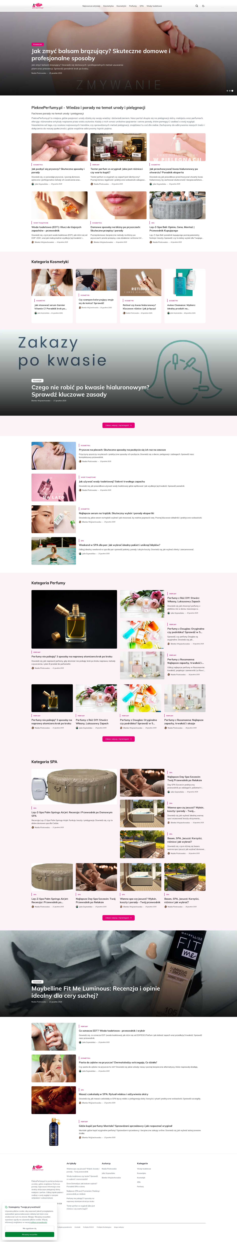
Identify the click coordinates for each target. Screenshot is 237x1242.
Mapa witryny (119, 1227)
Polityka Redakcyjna (104, 1227)
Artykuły (71, 1163)
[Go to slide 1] (227, 91)
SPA (142, 6)
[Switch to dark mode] (203, 6)
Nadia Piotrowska (38, 73)
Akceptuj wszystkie (29, 1234)
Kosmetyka (108, 6)
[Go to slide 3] (232, 91)
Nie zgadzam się (29, 1228)
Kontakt (77, 1227)
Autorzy (106, 1163)
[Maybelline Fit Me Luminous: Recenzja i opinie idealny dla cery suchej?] (118, 973)
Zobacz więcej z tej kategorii (117, 425)
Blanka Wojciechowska (40, 401)
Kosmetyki (121, 6)
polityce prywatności (38, 1222)
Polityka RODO (88, 1227)
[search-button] (196, 6)
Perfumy (133, 6)
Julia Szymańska (108, 1173)
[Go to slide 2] (230, 91)
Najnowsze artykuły (91, 6)
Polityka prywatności (64, 1227)
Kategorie (142, 1163)
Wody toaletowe (154, 6)
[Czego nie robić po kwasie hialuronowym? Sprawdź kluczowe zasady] (118, 372)
